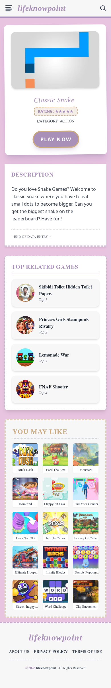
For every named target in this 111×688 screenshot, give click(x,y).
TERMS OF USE (87, 651)
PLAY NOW (55, 139)
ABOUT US (19, 651)
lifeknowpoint (42, 8)
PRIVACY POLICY (51, 651)
